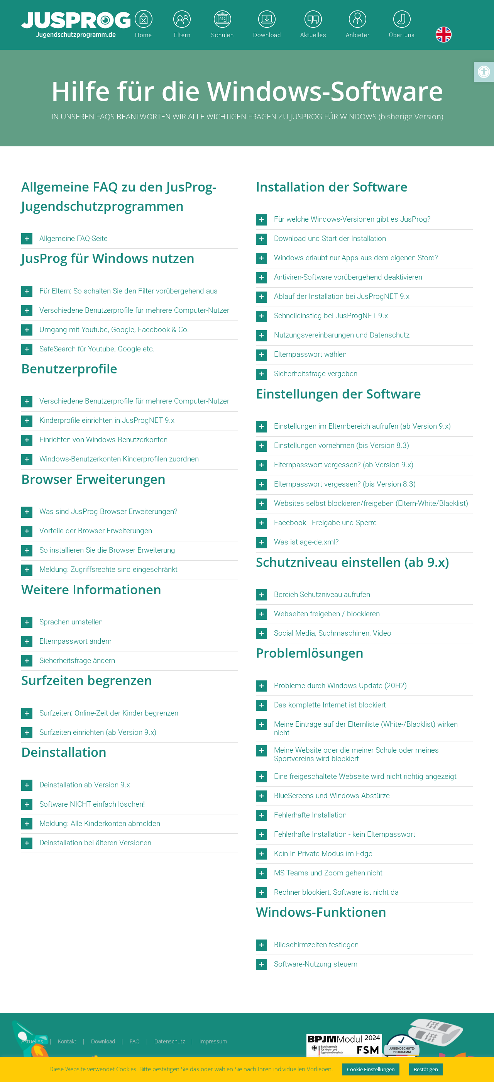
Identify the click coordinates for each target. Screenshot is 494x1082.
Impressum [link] (213, 1041)
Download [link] (103, 1041)
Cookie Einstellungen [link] (371, 1069)
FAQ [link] (135, 1041)
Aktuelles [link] (32, 1041)
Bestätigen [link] (426, 1069)
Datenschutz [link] (169, 1041)
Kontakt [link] (67, 1041)
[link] (484, 72)
